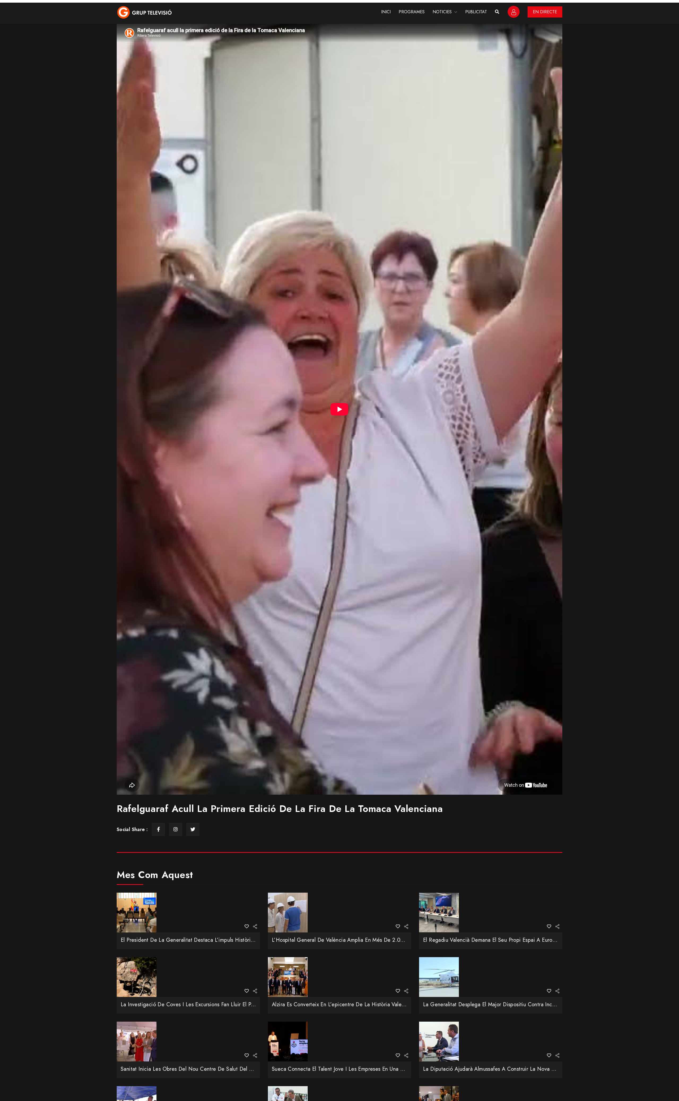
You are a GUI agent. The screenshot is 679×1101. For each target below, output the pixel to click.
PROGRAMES (412, 12)
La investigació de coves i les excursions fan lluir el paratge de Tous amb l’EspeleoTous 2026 (234, 1004)
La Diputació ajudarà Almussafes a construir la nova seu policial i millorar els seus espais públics (539, 1069)
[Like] (247, 926)
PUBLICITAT (476, 12)
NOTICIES (442, 12)
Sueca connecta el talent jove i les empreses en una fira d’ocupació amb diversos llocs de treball (391, 1069)
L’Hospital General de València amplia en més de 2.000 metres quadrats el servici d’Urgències (387, 940)
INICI (386, 12)
